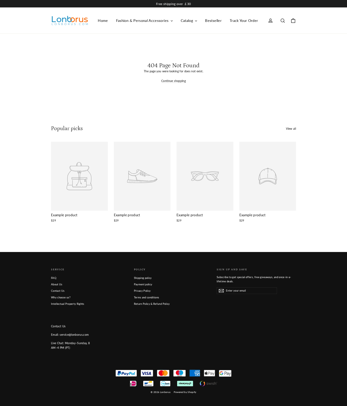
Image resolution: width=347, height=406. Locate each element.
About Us (56, 284)
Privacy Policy (142, 290)
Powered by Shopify (185, 392)
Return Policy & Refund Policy (152, 303)
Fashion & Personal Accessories (143, 20)
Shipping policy (143, 278)
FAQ (53, 278)
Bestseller (213, 20)
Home (103, 20)
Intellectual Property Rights (67, 303)
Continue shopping (173, 81)
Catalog (187, 20)
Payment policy (143, 284)
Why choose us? (60, 297)
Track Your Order (244, 20)
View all (291, 128)
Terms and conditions (146, 297)
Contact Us (58, 290)
